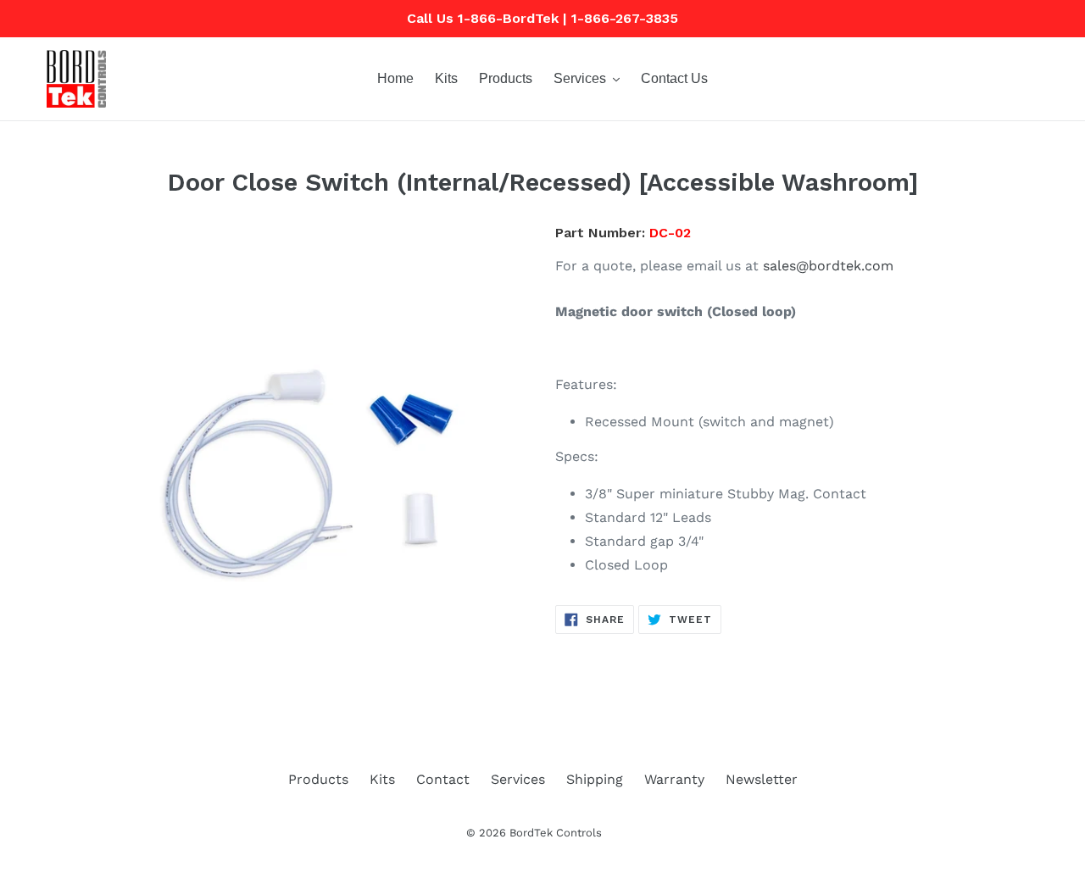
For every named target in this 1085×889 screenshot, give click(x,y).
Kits (382, 779)
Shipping (594, 779)
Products (318, 779)
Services (518, 779)
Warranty (674, 779)
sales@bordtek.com (828, 266)
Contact (443, 779)
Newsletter (762, 779)
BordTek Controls (555, 832)
